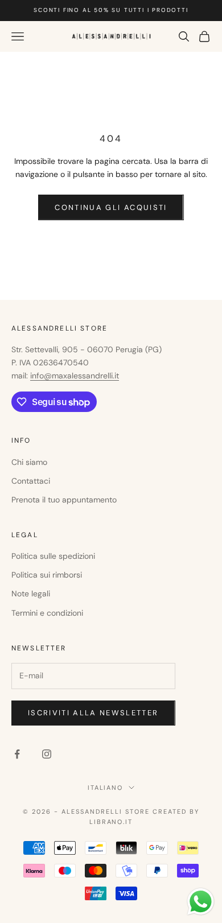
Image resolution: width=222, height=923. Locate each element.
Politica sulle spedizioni (53, 556)
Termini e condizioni (47, 613)
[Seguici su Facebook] (17, 754)
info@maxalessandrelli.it (74, 375)
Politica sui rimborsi (46, 575)
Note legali (30, 593)
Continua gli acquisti (111, 207)
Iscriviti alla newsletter (93, 713)
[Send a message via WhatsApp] (200, 901)
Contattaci (30, 481)
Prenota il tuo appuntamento (64, 500)
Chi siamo (29, 462)
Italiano (106, 788)
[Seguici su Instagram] (46, 754)
